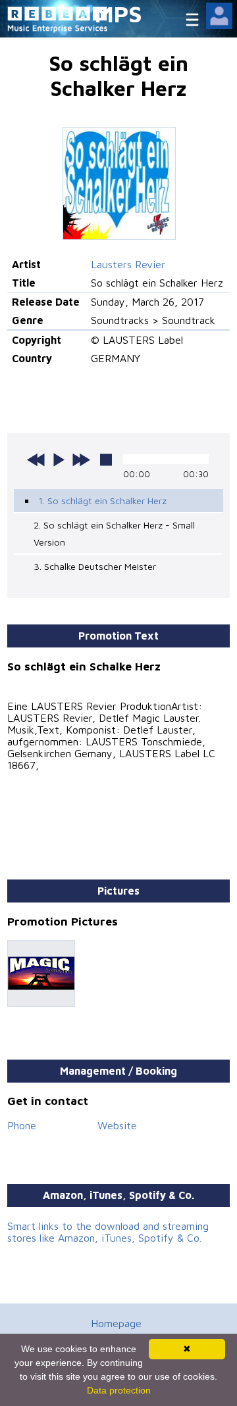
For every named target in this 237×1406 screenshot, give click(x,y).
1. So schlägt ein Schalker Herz (102, 500)
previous (36, 459)
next (81, 459)
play (58, 459)
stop (106, 459)
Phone (21, 1125)
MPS (118, 13)
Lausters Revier (128, 264)
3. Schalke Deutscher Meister (95, 566)
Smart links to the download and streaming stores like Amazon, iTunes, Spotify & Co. (108, 1232)
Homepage (116, 1323)
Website (117, 1125)
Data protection (119, 1390)
